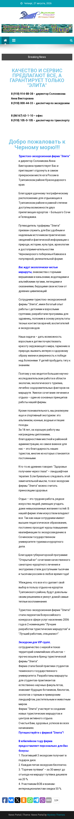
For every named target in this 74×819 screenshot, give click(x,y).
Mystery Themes (56, 815)
